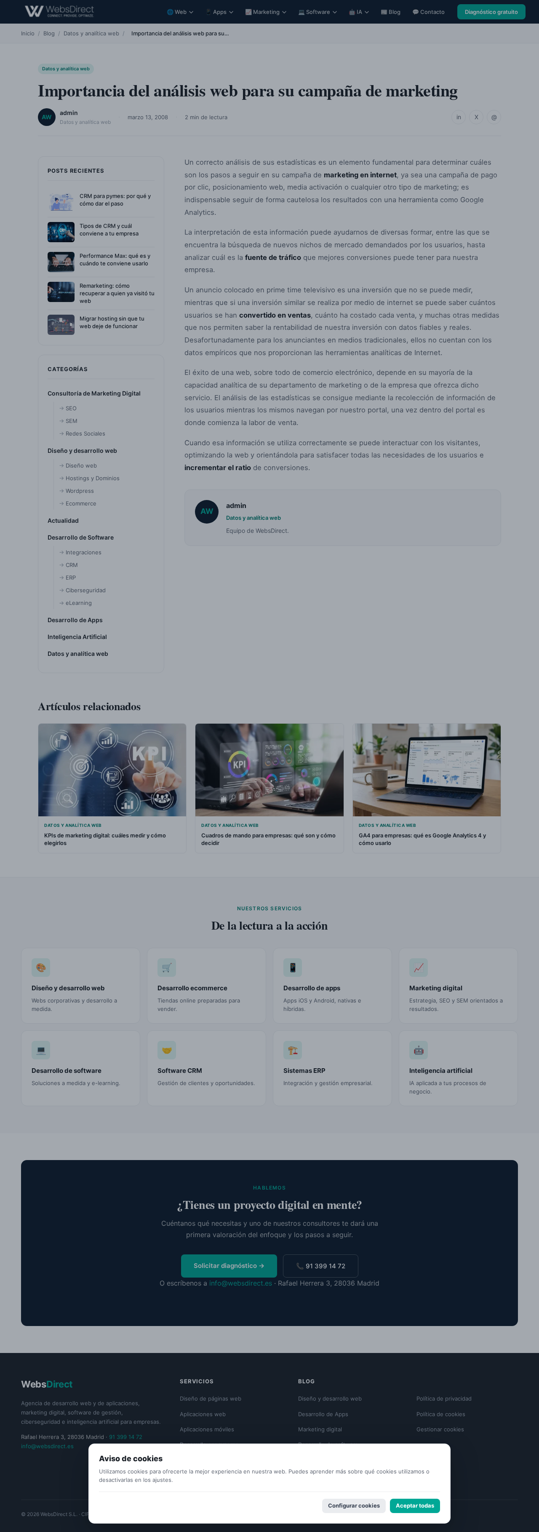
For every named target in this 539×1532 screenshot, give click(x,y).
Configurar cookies (354, 1505)
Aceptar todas (415, 1505)
